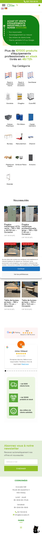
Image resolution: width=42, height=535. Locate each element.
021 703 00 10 (32, 1)
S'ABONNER (21, 468)
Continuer (21, 269)
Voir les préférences (21, 274)
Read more (25, 364)
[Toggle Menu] (3, 5)
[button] (5, 371)
